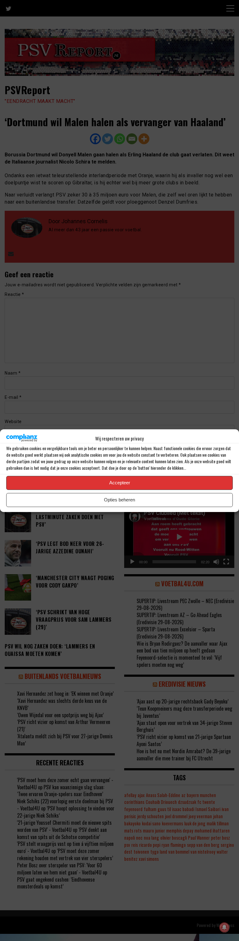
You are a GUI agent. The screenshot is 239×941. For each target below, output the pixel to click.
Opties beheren (119, 499)
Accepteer (119, 482)
